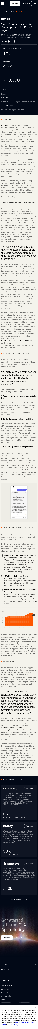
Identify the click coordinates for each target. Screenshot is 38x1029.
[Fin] (2, 3)
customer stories (8, 11)
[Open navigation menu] (35, 3)
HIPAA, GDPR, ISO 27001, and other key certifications (16, 342)
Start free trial (20, 937)
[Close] (33, 1005)
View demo (14, 3)
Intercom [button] (26, 3)
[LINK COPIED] (2, 41)
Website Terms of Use (9, 1022)
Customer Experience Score (11, 728)
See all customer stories (19, 900)
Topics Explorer (7, 730)
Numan (4, 125)
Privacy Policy (21, 1022)
